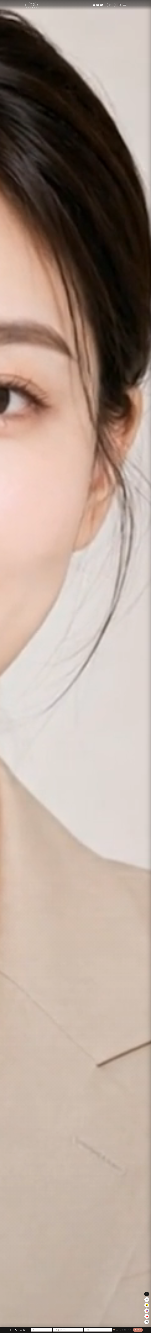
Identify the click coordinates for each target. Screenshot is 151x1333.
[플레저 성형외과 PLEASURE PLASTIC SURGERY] (32, 5)
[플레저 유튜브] (146, 1316)
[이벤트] (146, 1322)
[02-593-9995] (146, 1294)
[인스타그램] (146, 1310)
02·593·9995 (99, 5)
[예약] (146, 1299)
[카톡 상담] (146, 1305)
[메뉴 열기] (124, 5)
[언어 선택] (119, 5)
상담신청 (139, 1330)
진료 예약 (111, 5)
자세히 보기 (129, 1329)
